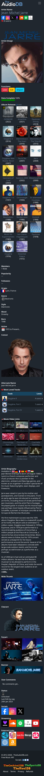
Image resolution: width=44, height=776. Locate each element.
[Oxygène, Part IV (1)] (4, 410)
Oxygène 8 (12, 398)
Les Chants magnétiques (22, 235)
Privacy (21, 771)
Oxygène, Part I (14, 404)
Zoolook (35, 217)
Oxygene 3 (8, 139)
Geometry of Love (8, 179)
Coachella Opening (36, 443)
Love (5, 90)
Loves (39, 393)
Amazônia (22, 119)
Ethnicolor (8, 456)
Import (20, 90)
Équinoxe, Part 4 (36, 457)
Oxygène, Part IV (15, 410)
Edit (11, 90)
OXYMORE (8, 119)
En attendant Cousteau (35, 198)
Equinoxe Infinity (36, 120)
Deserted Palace (22, 255)
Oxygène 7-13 (8, 197)
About (5, 771)
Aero (36, 158)
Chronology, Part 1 (8, 443)
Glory (8, 430)
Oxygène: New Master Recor (8, 159)
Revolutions (8, 217)
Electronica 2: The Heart (22, 140)
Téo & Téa (22, 158)
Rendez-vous (22, 217)
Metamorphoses (36, 178)
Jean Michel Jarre (14, 12)
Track (10, 393)
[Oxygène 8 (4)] (4, 398)
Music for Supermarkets (8, 235)
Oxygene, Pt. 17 (35, 430)
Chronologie (22, 197)
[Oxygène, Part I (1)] (4, 404)
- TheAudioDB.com (20, 755)
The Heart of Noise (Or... (22, 443)
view (20, 104)
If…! (22, 430)
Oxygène (8, 254)
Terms (13, 771)
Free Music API (7, 757)
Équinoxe (36, 234)
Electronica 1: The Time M (36, 140)
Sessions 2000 (22, 178)
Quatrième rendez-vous (22, 457)
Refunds (29, 771)
